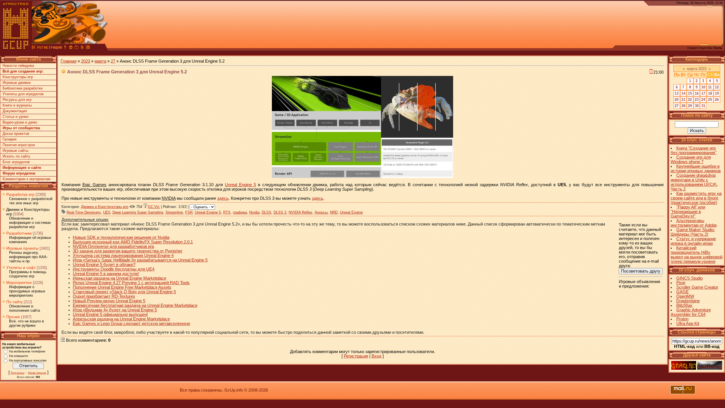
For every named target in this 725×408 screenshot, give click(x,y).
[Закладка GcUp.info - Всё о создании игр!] (76, 48)
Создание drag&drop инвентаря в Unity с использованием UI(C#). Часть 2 (694, 182)
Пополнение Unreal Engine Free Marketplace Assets (122, 287)
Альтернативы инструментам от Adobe (694, 223)
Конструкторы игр (18, 77)
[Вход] (65, 48)
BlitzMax (684, 305)
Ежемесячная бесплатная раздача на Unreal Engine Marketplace (135, 305)
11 (710, 87)
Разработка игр (20, 194)
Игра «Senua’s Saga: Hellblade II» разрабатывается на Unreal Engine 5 (140, 260)
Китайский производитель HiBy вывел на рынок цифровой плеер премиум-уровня (696, 255)
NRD (334, 212)
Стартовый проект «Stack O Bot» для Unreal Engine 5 (124, 292)
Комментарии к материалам (26, 179)
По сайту (14, 301)
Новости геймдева (18, 65)
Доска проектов (16, 133)
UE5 (106, 212)
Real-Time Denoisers (84, 212)
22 (690, 99)
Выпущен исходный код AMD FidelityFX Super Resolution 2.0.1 (133, 242)
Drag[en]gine (688, 301)
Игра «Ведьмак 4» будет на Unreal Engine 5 (115, 310)
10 (703, 87)
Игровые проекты (22, 248)
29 (690, 106)
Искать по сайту (16, 156)
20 (677, 99)
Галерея (9, 139)
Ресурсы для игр (17, 99)
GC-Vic (154, 207)
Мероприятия (19, 282)
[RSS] (88, 48)
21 (683, 99)
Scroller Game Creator (697, 287)
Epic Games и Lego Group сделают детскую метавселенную (131, 323)
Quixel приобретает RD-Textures (104, 296)
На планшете (18, 356)
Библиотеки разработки (22, 88)
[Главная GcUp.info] (16, 48)
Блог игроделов (16, 162)
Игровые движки (17, 82)
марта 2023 (696, 69)
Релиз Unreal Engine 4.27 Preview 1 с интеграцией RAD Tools (131, 282)
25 (710, 99)
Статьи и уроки (15, 116)
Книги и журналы (17, 105)
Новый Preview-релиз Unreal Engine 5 (109, 301)
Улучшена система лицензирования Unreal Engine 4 (123, 255)
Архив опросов (37, 372)
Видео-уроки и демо (20, 122)
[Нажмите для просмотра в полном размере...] (362, 176)
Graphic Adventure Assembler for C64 (691, 312)
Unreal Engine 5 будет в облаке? (104, 264)
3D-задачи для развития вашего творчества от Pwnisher (127, 251)
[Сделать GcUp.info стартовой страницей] (71, 48)
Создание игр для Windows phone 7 (691, 159)
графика (240, 212)
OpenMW (685, 296)
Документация (15, 111)
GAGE (682, 292)
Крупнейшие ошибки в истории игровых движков (696, 168)
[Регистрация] (49, 48)
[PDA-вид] (82, 48)
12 (717, 87)
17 (703, 93)
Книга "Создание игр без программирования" (694, 150)
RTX (227, 212)
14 (683, 93)
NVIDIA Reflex (300, 212)
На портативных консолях (28, 360)
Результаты (17, 372)
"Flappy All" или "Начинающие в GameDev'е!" (688, 211)
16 (697, 93)
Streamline (174, 212)
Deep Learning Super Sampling (137, 212)
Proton (682, 319)
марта (100, 61)
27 (113, 61)
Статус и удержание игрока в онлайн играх (693, 241)
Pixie (680, 282)
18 (710, 93)
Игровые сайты (15, 150)
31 (703, 106)
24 (703, 99)
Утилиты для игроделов (23, 94)
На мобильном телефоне (27, 351)
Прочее (13, 316)
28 (683, 106)
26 (717, 99)
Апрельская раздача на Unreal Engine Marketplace (121, 319)
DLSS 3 (280, 212)
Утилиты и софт (21, 267)
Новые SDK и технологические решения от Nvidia (121, 237)
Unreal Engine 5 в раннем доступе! (106, 273)
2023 (85, 61)
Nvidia (254, 212)
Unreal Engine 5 (240, 184)
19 (717, 93)
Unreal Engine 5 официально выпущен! (110, 314)
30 (697, 106)
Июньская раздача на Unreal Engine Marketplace (119, 278)
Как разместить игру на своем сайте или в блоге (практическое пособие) (696, 198)
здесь (223, 198)
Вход (376, 356)
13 (677, 93)
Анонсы (321, 212)
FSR (189, 212)
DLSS (266, 212)
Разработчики (19, 233)
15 (690, 93)
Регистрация (356, 356)
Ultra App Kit (687, 323)
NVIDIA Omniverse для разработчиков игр (113, 246)
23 (697, 99)
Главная (68, 61)
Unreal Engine (351, 212)
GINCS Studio (689, 278)
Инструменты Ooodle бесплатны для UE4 (113, 269)
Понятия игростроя (19, 145)
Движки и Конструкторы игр (104, 207)
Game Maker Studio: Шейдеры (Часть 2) (693, 232)
